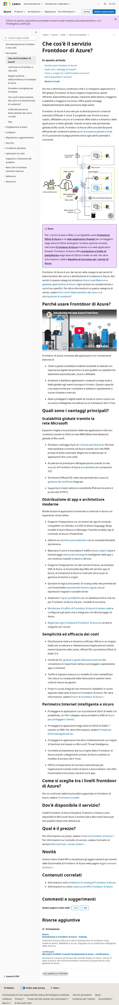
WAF (67, 715)
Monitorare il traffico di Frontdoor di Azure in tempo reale (79, 608)
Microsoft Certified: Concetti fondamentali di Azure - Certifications (75, 954)
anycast (52, 467)
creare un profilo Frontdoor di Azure (92, 886)
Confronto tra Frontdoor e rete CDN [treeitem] (20, 69)
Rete (63, 34)
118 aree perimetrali (90, 444)
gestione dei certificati (60, 481)
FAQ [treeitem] (10, 121)
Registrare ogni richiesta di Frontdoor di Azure (73, 622)
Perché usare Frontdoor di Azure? (61, 65)
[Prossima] (98, 4)
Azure (54, 34)
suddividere (89, 467)
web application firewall (81, 239)
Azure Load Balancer (94, 280)
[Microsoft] (5, 4)
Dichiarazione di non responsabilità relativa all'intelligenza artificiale (35, 994)
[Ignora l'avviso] (115, 19)
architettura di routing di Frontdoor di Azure (91, 882)
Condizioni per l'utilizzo (83, 998)
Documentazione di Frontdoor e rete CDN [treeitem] (20, 46)
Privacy (18, 998)
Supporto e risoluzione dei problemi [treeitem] (18, 160)
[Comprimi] (36, 32)
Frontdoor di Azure (67, 247)
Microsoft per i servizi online (66, 844)
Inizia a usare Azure (104, 11)
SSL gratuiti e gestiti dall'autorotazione (80, 659)
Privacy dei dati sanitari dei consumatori (47, 998)
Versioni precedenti (82, 994)
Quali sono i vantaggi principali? (60, 69)
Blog (97, 994)
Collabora (7, 998)
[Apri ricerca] (105, 3)
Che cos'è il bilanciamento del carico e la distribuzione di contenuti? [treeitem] (21, 101)
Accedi (112, 3)
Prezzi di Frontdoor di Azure (86, 696)
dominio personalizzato (74, 540)
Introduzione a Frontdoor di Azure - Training (64, 937)
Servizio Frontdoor (78, 34)
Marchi (5, 1003)
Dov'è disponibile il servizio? (58, 77)
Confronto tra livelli (68, 797)
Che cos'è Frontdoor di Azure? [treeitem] (19, 60)
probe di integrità (78, 554)
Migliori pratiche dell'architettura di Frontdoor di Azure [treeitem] (22, 79)
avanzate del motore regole (81, 587)
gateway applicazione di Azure (58, 284)
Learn (45, 34)
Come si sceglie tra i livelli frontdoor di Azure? (67, 73)
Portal (87, 11)
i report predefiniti (70, 598)
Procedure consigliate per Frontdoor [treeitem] (20, 90)
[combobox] (19, 38)
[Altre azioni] (114, 34)
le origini (101, 550)
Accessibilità (105, 998)
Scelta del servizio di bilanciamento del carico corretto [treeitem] (20, 113)
